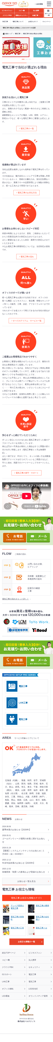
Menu (49, 6)
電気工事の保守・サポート (27, 473)
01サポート (7, 974)
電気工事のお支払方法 (27, 193)
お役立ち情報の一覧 (26, 942)
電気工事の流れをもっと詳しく (15, 599)
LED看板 (6, 996)
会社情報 (39, 4)
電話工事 (23, 686)
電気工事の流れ (27, 257)
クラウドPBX (7, 967)
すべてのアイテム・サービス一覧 (27, 321)
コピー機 (6, 960)
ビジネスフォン (35, 953)
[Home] (9, 4)
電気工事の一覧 (27, 128)
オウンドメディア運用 (38, 996)
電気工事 (23, 719)
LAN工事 (23, 703)
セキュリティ (34, 967)
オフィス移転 (7, 989)
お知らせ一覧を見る (26, 881)
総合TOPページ (8, 953)
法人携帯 (32, 960)
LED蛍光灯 (33, 989)
